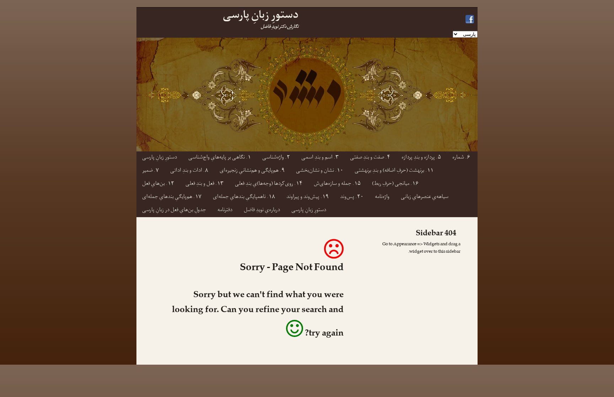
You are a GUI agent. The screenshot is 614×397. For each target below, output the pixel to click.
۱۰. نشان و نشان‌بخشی (319, 171)
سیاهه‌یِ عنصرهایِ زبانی (424, 197)
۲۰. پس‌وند (351, 197)
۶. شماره (461, 158)
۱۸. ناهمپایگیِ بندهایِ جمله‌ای (244, 197)
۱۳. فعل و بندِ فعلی (204, 184)
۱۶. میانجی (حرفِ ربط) (395, 184)
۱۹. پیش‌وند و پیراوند (307, 197)
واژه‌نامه (382, 197)
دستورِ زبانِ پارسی (159, 158)
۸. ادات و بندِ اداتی (189, 171)
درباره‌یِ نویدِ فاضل (262, 210)
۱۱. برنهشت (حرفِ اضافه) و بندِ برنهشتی (394, 171)
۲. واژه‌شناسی (276, 158)
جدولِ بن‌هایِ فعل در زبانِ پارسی (174, 210)
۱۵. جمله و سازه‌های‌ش (337, 184)
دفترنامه (224, 210)
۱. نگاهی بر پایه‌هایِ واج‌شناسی (219, 158)
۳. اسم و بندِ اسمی (320, 158)
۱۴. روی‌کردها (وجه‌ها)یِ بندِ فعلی (268, 184)
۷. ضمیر (150, 171)
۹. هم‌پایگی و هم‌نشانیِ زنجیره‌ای (252, 171)
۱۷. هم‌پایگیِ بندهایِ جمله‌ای (171, 197)
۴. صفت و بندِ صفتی (370, 158)
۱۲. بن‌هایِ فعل (158, 184)
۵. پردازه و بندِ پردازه (421, 158)
